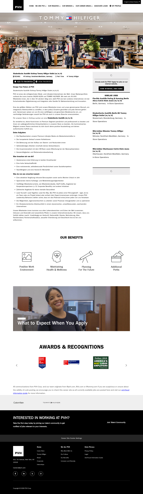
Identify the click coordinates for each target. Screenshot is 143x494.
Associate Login (101, 6)
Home (31, 6)
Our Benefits (65, 458)
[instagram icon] (41, 473)
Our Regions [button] (53, 6)
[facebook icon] (15, 473)
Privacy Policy (89, 451)
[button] (16, 366)
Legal (86, 454)
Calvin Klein (40, 451)
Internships (40, 464)
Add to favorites (25, 82)
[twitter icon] (32, 473)
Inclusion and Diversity (68, 461)
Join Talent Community (116, 422)
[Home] (18, 5)
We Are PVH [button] (40, 6)
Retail (39, 458)
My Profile (116, 6)
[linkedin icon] (24, 473)
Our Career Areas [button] (83, 6)
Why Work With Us (66, 451)
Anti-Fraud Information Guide (94, 458)
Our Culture (64, 454)
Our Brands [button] (67, 6)
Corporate (40, 461)
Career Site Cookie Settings (71, 438)
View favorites (45, 82)
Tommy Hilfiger (41, 454)
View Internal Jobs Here (111, 89)
